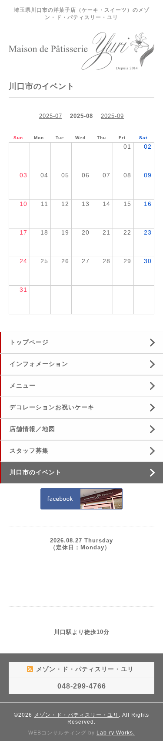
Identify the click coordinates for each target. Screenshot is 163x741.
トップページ (29, 342)
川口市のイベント (36, 472)
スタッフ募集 (29, 450)
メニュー (23, 385)
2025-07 (50, 116)
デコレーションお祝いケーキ (52, 407)
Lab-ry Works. (115, 733)
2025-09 (112, 116)
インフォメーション (39, 363)
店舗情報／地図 (32, 428)
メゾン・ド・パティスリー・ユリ (76, 715)
